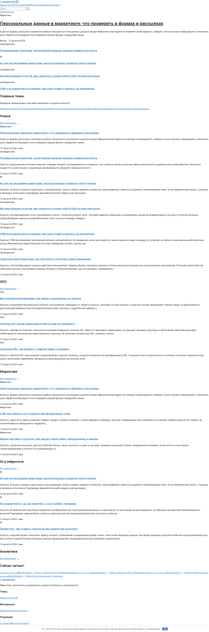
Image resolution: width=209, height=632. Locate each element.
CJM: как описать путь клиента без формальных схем (35, 413)
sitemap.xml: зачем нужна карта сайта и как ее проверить (37, 323)
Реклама (20, 5)
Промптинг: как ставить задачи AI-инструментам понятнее (38, 528)
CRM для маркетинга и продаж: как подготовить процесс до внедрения (47, 88)
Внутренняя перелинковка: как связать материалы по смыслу (40, 298)
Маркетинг (6, 5)
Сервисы (48, 5)
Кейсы (57, 5)
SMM (28, 5)
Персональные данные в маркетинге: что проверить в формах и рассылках (81, 23)
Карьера (143, 109)
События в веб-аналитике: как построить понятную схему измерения (45, 259)
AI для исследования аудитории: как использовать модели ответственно (48, 63)
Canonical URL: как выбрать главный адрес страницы (34, 349)
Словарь (133, 109)
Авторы (15, 623)
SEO (14, 5)
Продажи (68, 109)
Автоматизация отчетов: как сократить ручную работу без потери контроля (50, 76)
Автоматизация (102, 109)
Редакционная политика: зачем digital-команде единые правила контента (48, 50)
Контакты (24, 623)
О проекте (5, 623)
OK (165, 629)
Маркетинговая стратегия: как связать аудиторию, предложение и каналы (49, 439)
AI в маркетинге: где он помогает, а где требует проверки (38, 503)
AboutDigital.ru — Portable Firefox (174, 572)
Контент (57, 109)
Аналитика (36, 5)
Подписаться (7, 12)
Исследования (119, 109)
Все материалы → (9, 123)
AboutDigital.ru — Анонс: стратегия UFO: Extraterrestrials (37, 572)
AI (43, 5)
